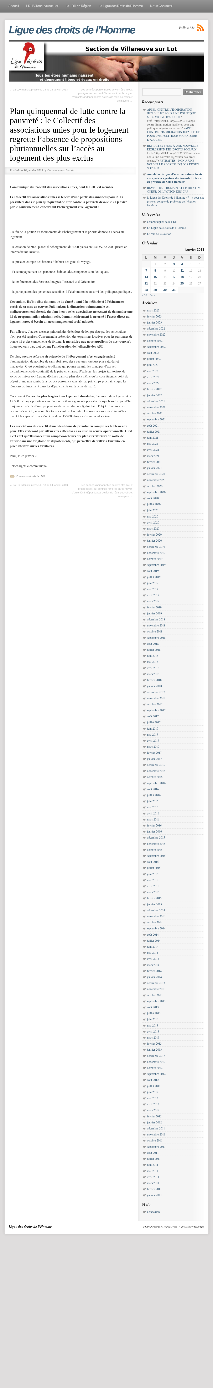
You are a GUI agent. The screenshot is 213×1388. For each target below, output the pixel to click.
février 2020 (154, 534)
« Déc (145, 295)
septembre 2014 (156, 928)
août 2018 (153, 644)
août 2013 (153, 1007)
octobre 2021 (154, 413)
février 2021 (154, 462)
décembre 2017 (156, 692)
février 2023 (154, 316)
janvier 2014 (154, 977)
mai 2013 (152, 1025)
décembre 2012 (156, 1056)
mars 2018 (153, 674)
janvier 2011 (154, 1195)
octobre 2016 (154, 777)
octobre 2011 (154, 1140)
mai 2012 (152, 1098)
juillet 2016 (154, 795)
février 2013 (154, 1043)
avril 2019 (153, 595)
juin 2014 (152, 947)
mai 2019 (152, 589)
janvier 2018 (154, 686)
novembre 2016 (156, 771)
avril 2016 (153, 813)
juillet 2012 (154, 1086)
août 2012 (153, 1080)
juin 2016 (152, 801)
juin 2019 (152, 583)
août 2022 (153, 353)
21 (146, 283)
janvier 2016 (154, 831)
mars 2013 (153, 1037)
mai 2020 (152, 516)
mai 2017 (152, 734)
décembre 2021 (156, 401)
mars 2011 (153, 1183)
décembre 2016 (156, 765)
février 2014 (154, 971)
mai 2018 (152, 662)
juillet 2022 (154, 359)
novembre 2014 (156, 916)
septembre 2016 (156, 783)
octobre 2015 (154, 850)
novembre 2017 (156, 698)
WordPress (198, 1226)
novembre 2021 (156, 407)
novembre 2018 (156, 625)
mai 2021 (152, 444)
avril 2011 (153, 1177)
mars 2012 (153, 1110)
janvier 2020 (154, 540)
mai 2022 (152, 371)
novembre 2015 (156, 844)
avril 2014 (153, 959)
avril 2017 (153, 740)
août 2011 (153, 1153)
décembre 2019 (156, 547)
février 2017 (154, 752)
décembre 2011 (156, 1128)
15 (155, 277)
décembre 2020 (156, 474)
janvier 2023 (154, 322)
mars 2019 (153, 601)
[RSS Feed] (200, 27)
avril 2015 (153, 886)
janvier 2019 (154, 613)
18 (182, 277)
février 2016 (154, 825)
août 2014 (153, 934)
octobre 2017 (154, 704)
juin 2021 (152, 437)
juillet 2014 (154, 940)
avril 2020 (153, 522)
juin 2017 (152, 728)
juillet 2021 (154, 431)
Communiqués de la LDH (30, 476)
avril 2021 (153, 450)
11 (182, 270)
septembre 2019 (156, 565)
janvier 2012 (154, 1122)
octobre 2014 (154, 922)
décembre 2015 (156, 837)
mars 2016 (153, 819)
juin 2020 (152, 510)
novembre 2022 (156, 334)
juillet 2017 (154, 722)
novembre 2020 (156, 480)
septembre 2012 (156, 1074)
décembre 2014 (156, 910)
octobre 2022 (154, 341)
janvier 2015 (154, 904)
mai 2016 (152, 807)
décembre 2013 (156, 983)
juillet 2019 (154, 577)
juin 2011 (152, 1165)
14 (146, 277)
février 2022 (154, 389)
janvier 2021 (154, 468)
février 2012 (154, 1116)
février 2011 (154, 1189)
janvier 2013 (154, 1049)
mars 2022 (153, 383)
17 (174, 277)
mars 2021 (153, 456)
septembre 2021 (156, 419)
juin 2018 (152, 656)
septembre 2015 (156, 856)
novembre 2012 (156, 1062)
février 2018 (154, 680)
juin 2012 (152, 1092)
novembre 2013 (156, 989)
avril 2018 (153, 668)
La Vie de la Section (159, 234)
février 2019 (154, 607)
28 (146, 290)
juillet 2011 (154, 1159)
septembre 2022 (156, 347)
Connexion (153, 1212)
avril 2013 (153, 1031)
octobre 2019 (154, 559)
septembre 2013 (156, 1001)
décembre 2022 (156, 328)
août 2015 (153, 862)
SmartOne (148, 1226)
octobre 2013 (154, 995)
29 (155, 290)
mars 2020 (153, 528)
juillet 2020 (154, 504)
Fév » (152, 295)
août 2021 (153, 425)
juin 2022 (152, 365)
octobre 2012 (154, 1068)
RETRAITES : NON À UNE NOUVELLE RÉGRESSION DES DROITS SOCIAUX (173, 164)
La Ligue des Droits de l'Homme (166, 228)
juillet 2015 (154, 868)
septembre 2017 (156, 710)
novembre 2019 (156, 553)
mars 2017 (153, 746)
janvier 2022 (154, 395)
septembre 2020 (156, 492)
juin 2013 (152, 1019)
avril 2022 (153, 377)
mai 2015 (152, 880)
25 (182, 283)
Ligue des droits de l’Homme (72, 30)
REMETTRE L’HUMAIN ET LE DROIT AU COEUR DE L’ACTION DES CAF (174, 189)
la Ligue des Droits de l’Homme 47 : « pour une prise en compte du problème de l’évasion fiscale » (175, 201)
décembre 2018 (156, 619)
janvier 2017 (154, 759)
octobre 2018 (154, 631)
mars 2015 (153, 892)
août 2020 (153, 498)
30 (165, 290)
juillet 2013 (154, 1013)
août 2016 (153, 789)
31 (174, 290)
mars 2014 (153, 965)
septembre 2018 (156, 638)
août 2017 (153, 716)
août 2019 (153, 571)
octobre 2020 (154, 486)
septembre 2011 (156, 1147)
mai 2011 (152, 1171)
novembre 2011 (156, 1134)
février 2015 (154, 898)
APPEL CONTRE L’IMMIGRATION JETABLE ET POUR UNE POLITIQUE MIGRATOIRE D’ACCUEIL (173, 134)
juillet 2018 (154, 650)
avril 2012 (153, 1104)
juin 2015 (152, 874)
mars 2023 (153, 310)
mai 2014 (152, 953)
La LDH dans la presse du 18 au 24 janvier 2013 (39, 89)
